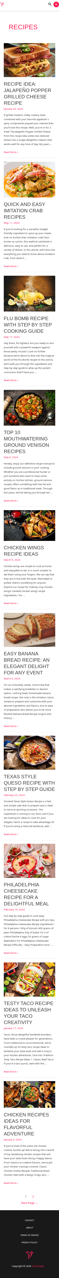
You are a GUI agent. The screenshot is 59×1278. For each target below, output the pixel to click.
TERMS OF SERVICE (29, 1235)
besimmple (38, 1266)
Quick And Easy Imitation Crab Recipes (24, 211)
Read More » (11, 152)
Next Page (29, 1203)
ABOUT (29, 1227)
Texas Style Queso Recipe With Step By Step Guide (29, 783)
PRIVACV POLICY (29, 1242)
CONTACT (29, 1220)
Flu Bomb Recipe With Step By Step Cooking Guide (28, 325)
